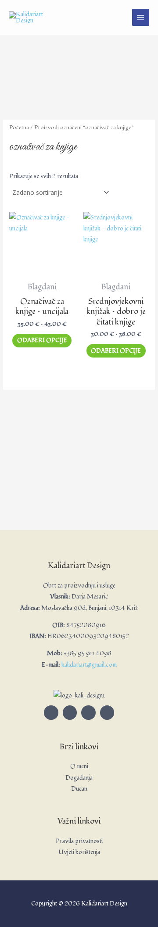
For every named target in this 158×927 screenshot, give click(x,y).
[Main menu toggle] (140, 17)
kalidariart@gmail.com (89, 665)
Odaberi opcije (42, 340)
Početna (19, 127)
